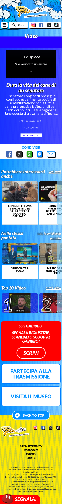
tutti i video (53, 288)
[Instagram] (33, 25)
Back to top (33, 415)
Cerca (21, 24)
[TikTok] (56, 25)
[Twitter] (49, 25)
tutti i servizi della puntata (49, 235)
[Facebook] (41, 25)
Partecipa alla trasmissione (31, 374)
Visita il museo (31, 396)
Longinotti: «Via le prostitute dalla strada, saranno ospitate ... (20, 211)
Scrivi (31, 353)
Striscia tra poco (20, 269)
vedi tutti (55, 172)
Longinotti (31, 135)
